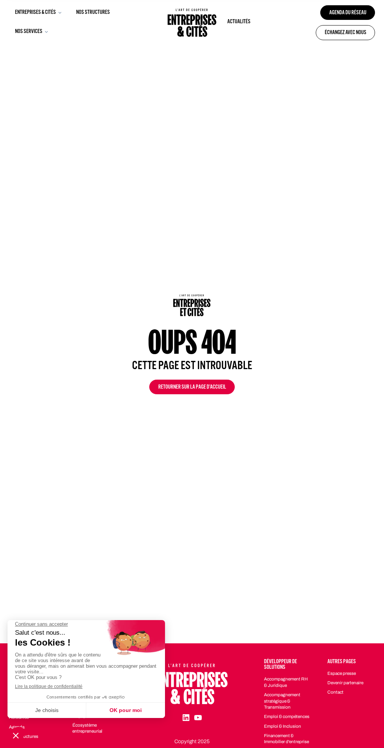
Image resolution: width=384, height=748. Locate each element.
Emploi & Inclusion (282, 726)
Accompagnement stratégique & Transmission (282, 700)
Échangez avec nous (345, 33)
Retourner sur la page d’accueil (192, 388)
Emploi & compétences (286, 716)
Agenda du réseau (347, 13)
